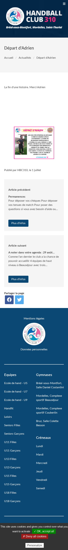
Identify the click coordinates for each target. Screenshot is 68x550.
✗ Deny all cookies (34, 536)
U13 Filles (10, 459)
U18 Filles (10, 492)
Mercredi (41, 463)
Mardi (39, 454)
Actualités (25, 57)
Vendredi (41, 480)
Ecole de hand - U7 (15, 391)
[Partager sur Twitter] (19, 299)
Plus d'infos (18, 223)
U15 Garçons (12, 484)
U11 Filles (10, 442)
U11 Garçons (12, 450)
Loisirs (8, 416)
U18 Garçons (12, 501)
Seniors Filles (12, 425)
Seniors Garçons (14, 433)
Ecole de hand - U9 (15, 400)
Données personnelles (34, 349)
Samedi (40, 488)
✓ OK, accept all (44, 531)
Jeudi (39, 471)
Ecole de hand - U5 (15, 383)
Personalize (34, 545)
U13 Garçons (12, 467)
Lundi (39, 446)
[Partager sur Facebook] (9, 299)
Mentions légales (34, 318)
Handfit (8, 408)
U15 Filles (10, 475)
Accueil (8, 57)
